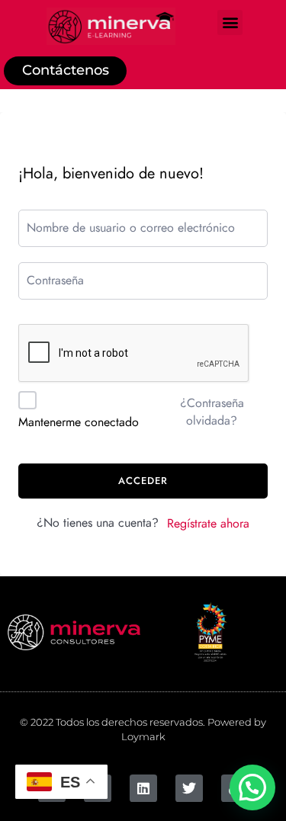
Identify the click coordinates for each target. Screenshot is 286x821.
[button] (230, 22)
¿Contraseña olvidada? (212, 411)
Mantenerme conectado (78, 422)
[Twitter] (189, 788)
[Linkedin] (143, 788)
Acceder (143, 481)
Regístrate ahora (208, 523)
